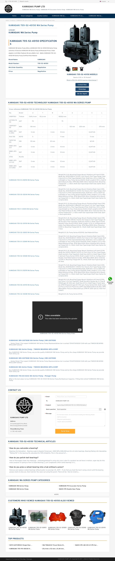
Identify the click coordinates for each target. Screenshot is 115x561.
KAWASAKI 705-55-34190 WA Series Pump (24, 285)
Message (48, 414)
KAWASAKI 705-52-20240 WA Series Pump (24, 195)
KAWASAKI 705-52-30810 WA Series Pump (24, 232)
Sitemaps (29, 559)
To (47, 401)
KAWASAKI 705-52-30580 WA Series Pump (24, 256)
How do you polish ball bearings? (23, 458)
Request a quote (24, 1)
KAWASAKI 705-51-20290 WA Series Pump (24, 270)
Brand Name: (13, 60)
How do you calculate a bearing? (23, 448)
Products (12, 20)
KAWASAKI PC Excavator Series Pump (78, 16)
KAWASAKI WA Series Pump (60, 16)
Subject (48, 405)
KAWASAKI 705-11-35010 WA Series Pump (23, 209)
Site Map (23, 559)
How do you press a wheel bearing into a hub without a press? (36, 467)
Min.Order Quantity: (16, 67)
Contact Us (16, 559)
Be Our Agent (82, 94)
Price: (11, 71)
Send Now (65, 431)
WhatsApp (82, 89)
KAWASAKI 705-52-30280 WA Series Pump (24, 294)
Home (14, 16)
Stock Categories (27, 16)
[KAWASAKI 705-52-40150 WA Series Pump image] (82, 44)
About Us (9, 559)
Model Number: (14, 63)
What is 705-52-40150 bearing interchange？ (82, 80)
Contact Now (82, 85)
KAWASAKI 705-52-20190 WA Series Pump (24, 223)
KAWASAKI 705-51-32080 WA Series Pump (24, 242)
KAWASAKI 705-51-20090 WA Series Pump (24, 180)
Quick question (51, 409)
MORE (56, 494)
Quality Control (42, 16)
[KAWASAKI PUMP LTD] (8, 9)
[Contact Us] (110, 280)
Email (47, 397)
